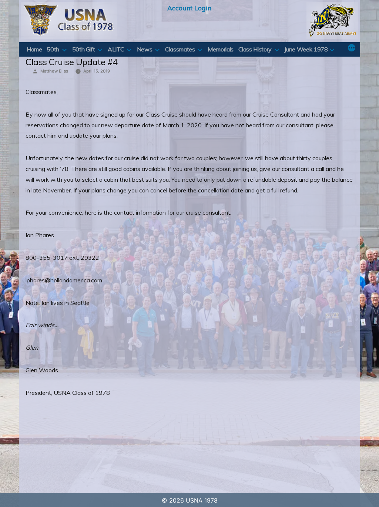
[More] (351, 48)
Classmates (180, 49)
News (144, 49)
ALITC (116, 49)
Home (34, 49)
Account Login (189, 8)
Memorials (221, 49)
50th (53, 49)
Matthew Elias (54, 71)
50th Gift (83, 49)
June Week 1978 (306, 49)
